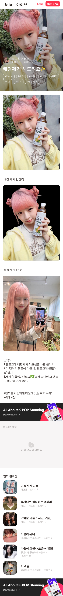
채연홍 (24, 489)
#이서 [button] (19, 81)
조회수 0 (41, 505)
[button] (40, 4)
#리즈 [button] (7, 81)
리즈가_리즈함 (28, 505)
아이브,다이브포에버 (31, 537)
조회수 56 (26, 555)
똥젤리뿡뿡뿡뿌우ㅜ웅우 (33, 552)
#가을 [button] (32, 76)
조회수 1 (34, 489)
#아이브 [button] (9, 76)
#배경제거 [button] (32, 81)
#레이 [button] (43, 76)
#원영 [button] (54, 76)
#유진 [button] (21, 76)
